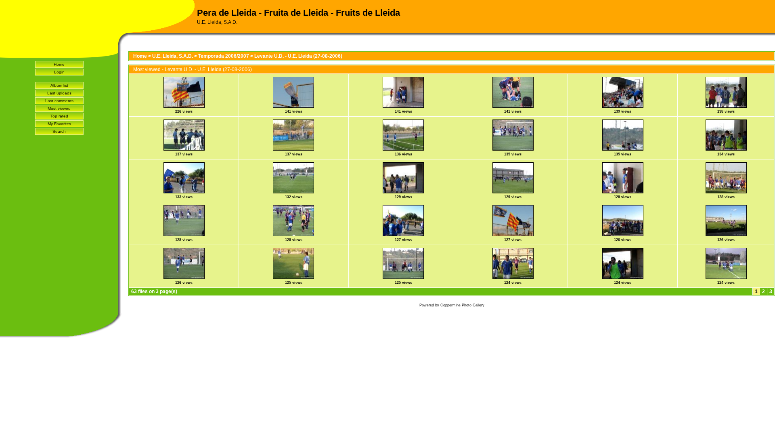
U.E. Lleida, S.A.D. (172, 56)
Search (59, 131)
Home (59, 64)
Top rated (59, 116)
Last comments (59, 101)
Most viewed (59, 108)
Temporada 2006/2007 (223, 56)
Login (59, 72)
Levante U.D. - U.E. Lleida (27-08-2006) (298, 56)
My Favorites (59, 124)
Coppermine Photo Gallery (462, 305)
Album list (59, 85)
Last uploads (59, 93)
